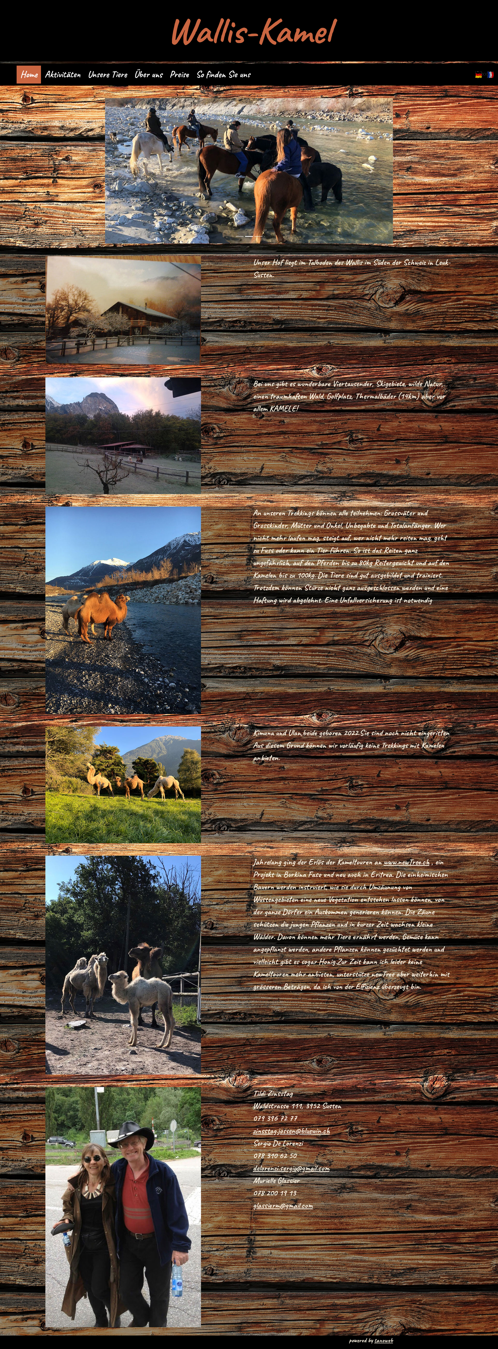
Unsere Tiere (107, 74)
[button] (126, 171)
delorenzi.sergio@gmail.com (291, 1168)
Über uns (148, 74)
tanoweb (383, 1340)
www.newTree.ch (406, 861)
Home (28, 74)
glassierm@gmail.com (283, 1205)
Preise (179, 74)
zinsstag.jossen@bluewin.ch (291, 1130)
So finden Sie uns (223, 74)
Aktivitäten (62, 74)
